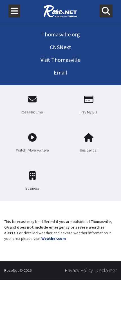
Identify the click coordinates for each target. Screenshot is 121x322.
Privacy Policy (79, 270)
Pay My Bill (88, 112)
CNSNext (60, 47)
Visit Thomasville (60, 59)
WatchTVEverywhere (32, 150)
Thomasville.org (60, 34)
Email (60, 72)
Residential (88, 150)
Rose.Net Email (32, 112)
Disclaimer (106, 270)
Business (32, 188)
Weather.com (53, 238)
